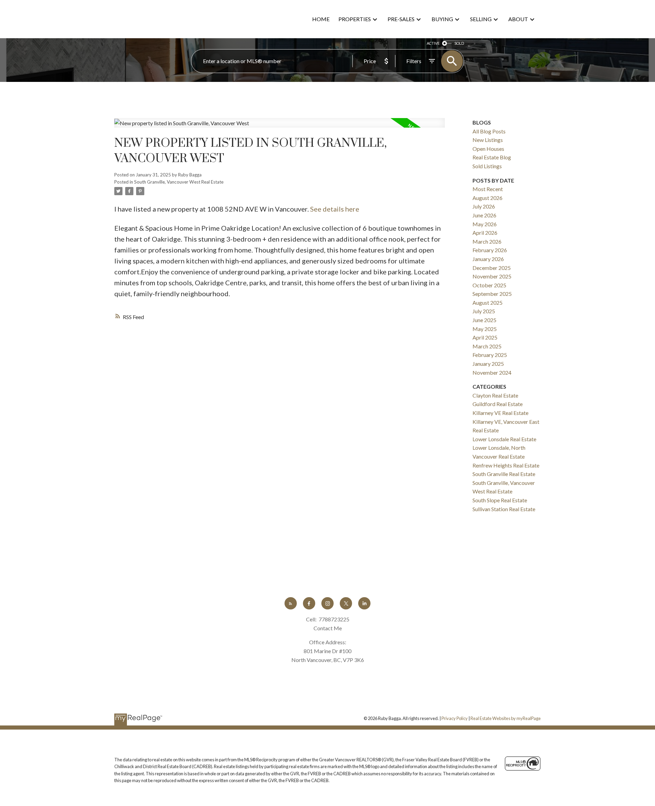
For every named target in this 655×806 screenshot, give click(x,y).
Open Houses (488, 148)
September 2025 (492, 293)
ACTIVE (433, 43)
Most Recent (487, 189)
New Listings (487, 139)
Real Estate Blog (491, 157)
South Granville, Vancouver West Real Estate (178, 182)
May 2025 (484, 329)
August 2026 (487, 198)
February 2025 (489, 354)
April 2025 (484, 337)
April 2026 (484, 232)
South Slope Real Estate (499, 500)
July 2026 (483, 206)
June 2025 (484, 320)
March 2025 (486, 346)
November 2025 (491, 276)
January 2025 (488, 363)
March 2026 (486, 241)
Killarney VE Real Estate (500, 412)
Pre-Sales (401, 19)
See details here (334, 209)
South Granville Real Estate (503, 474)
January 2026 (488, 259)
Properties (354, 19)
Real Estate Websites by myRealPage (505, 718)
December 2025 (491, 267)
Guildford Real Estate (497, 404)
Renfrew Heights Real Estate (505, 465)
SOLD (459, 43)
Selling (481, 19)
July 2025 (483, 311)
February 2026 (489, 250)
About (518, 19)
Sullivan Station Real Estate (503, 509)
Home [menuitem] (321, 19)
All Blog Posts (489, 131)
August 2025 (487, 302)
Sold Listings (487, 166)
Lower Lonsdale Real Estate (504, 439)
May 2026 (484, 224)
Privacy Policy (454, 718)
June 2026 (484, 215)
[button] (291, 603)
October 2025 (489, 285)
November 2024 (491, 372)
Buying (442, 19)
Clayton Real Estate (495, 395)
